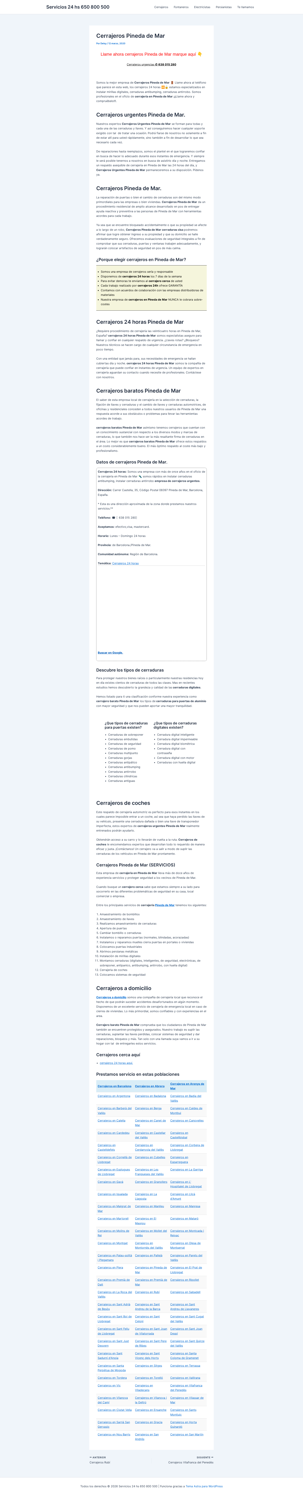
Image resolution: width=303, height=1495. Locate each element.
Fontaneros (181, 7)
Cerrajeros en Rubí (147, 1292)
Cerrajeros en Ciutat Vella (115, 1410)
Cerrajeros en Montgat (113, 1243)
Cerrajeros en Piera (110, 1267)
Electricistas (202, 7)
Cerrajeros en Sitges (148, 1365)
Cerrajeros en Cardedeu (113, 1133)
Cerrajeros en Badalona (150, 1096)
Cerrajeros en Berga (148, 1108)
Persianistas (224, 7)
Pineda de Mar (165, 905)
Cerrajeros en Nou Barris (114, 1434)
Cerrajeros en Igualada (113, 1194)
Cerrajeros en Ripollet (184, 1280)
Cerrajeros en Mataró (184, 1218)
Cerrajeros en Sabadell (185, 1292)
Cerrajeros (161, 7)
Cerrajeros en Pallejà (148, 1255)
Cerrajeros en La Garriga (186, 1169)
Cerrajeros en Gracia (148, 1422)
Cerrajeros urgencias (151, 64)
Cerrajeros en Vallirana (185, 1377)
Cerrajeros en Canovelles (187, 1120)
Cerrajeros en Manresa (185, 1206)
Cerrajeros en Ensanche (150, 1410)
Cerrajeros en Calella (111, 1120)
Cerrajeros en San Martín (186, 1434)
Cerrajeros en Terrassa (185, 1365)
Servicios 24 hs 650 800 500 (77, 7)
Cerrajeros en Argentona (114, 1096)
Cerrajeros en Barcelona (114, 1086)
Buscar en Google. (110, 652)
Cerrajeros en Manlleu (149, 1206)
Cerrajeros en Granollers (151, 1182)
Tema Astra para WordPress (204, 1486)
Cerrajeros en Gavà (110, 1182)
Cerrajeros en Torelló (149, 1377)
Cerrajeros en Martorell (113, 1218)
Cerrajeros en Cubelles (150, 1157)
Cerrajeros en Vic (109, 1385)
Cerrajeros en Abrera (149, 1086)
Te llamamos (245, 7)
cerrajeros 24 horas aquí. (116, 1063)
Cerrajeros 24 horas (125, 563)
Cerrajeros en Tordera (112, 1377)
